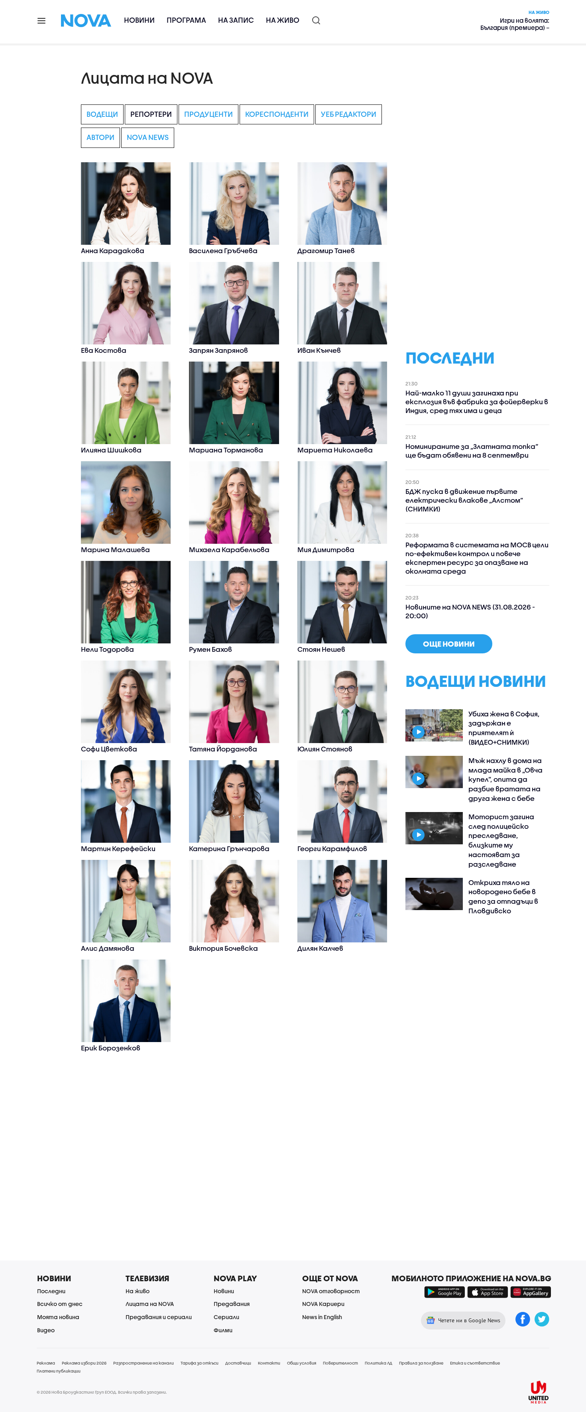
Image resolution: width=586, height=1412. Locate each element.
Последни (51, 1291)
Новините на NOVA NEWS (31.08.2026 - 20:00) (470, 611)
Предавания (232, 1303)
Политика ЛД (378, 1363)
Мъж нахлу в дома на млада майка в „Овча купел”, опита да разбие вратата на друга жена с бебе (505, 779)
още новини (449, 643)
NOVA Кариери (323, 1303)
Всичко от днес (60, 1303)
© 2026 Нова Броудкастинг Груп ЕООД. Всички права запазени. (102, 1392)
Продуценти (208, 114)
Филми (223, 1330)
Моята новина (58, 1317)
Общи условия (301, 1363)
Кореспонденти (277, 114)
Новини (139, 20)
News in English (322, 1317)
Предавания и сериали (159, 1317)
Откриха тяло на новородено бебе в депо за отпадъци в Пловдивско (503, 896)
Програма (186, 20)
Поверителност (340, 1363)
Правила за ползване (421, 1363)
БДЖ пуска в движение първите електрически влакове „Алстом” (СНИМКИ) (464, 500)
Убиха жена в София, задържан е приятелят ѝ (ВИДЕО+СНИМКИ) (504, 728)
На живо (282, 20)
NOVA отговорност (331, 1291)
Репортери (151, 114)
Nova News (148, 137)
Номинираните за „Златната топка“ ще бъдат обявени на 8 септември (471, 450)
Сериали (226, 1317)
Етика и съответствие (475, 1363)
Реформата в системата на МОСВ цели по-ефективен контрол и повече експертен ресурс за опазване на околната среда (477, 558)
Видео (46, 1330)
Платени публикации (59, 1371)
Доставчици (238, 1363)
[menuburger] (42, 20)
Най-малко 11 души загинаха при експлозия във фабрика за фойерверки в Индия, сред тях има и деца (476, 401)
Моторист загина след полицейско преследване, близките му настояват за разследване (501, 840)
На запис (236, 20)
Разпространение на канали (143, 1363)
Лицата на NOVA (150, 1303)
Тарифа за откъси (199, 1363)
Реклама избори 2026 (84, 1363)
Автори (100, 137)
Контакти (269, 1363)
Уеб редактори (348, 114)
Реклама (46, 1363)
